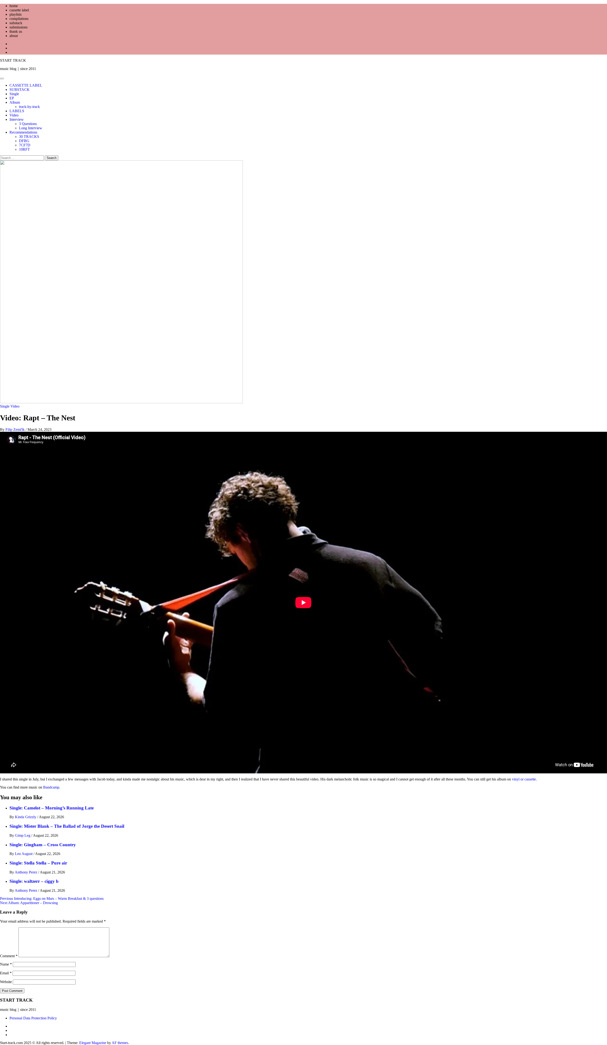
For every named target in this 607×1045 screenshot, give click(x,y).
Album (14, 102)
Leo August (24, 854)
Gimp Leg (23, 835)
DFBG (24, 141)
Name (6, 964)
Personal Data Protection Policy (33, 1018)
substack (15, 23)
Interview (16, 119)
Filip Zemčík (15, 429)
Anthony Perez (26, 872)
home (13, 6)
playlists (15, 14)
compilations (18, 19)
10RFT (24, 149)
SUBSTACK (19, 90)
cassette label (19, 10)
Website (6, 982)
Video (13, 115)
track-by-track (29, 107)
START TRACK (13, 60)
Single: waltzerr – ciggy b (34, 881)
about (13, 36)
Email (6, 973)
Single (14, 94)
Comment (9, 956)
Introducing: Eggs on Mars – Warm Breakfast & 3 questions (52, 898)
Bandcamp (51, 787)
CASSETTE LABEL (25, 85)
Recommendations (23, 132)
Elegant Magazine (92, 1043)
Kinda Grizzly (26, 817)
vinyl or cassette (524, 779)
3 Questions (28, 124)
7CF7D (24, 145)
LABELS (16, 111)
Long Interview (30, 128)
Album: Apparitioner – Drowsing (29, 903)
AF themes (120, 1043)
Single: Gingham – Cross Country (42, 844)
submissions (18, 27)
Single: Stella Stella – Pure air (38, 862)
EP (11, 98)
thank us (15, 31)
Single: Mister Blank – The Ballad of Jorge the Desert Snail (66, 826)
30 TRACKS (29, 137)
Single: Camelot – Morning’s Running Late (51, 807)
